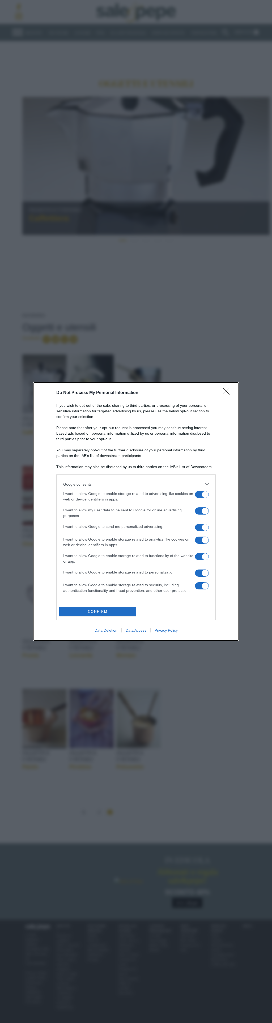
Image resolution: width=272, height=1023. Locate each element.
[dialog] (136, 511)
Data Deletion (106, 630)
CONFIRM (98, 612)
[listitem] (136, 484)
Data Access (136, 630)
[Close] (228, 393)
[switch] (202, 494)
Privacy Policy (166, 630)
